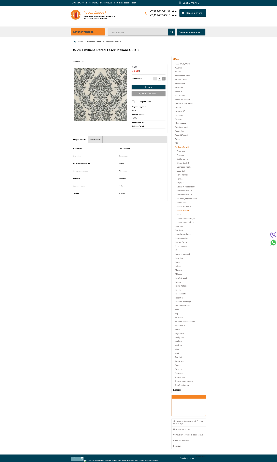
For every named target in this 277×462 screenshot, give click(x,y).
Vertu (177, 329)
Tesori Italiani (112, 42)
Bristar (178, 107)
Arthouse (179, 87)
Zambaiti (179, 357)
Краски (177, 390)
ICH (176, 250)
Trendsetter (180, 325)
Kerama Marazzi (182, 254)
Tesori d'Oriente (184, 206)
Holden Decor (181, 242)
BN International (182, 99)
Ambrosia (181, 151)
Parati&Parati (181, 278)
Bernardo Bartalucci (184, 103)
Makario (178, 270)
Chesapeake (180, 123)
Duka (177, 139)
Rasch (178, 290)
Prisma (178, 282)
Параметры (79, 139)
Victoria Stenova (182, 306)
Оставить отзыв (79, 3)
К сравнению (145, 102)
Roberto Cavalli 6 (184, 190)
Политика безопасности (125, 3)
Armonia (180, 155)
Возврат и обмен (181, 440)
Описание (95, 139)
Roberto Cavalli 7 (184, 195)
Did (176, 143)
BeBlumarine (182, 159)
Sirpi (177, 313)
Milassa (178, 274)
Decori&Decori (181, 135)
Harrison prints (181, 238)
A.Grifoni (179, 68)
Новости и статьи (181, 429)
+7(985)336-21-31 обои (163, 11)
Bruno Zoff (180, 111)
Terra (179, 214)
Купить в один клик (148, 93)
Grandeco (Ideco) (183, 234)
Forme (180, 179)
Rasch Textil (180, 294)
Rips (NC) (179, 298)
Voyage (180, 183)
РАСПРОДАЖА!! (182, 64)
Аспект (178, 365)
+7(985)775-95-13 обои (163, 15)
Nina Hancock (181, 246)
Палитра (179, 373)
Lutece (178, 266)
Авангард (179, 361)
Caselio (178, 119)
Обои (80, 42)
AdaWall (178, 72)
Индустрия (180, 377)
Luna (177, 262)
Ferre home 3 (182, 175)
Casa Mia (179, 115)
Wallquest (179, 337)
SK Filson (179, 317)
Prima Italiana (181, 286)
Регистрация (106, 3)
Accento (178, 91)
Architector (180, 83)
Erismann (179, 226)
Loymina (179, 258)
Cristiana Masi (181, 127)
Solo (177, 309)
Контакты (94, 3)
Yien (177, 349)
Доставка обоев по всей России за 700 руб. (188, 422)
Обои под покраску (184, 381)
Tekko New (182, 202)
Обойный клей (182, 385)
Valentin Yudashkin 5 (186, 187)
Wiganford (179, 333)
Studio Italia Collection (185, 321)
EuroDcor (179, 230)
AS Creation (180, 95)
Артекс (178, 369)
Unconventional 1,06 (186, 222)
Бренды (177, 446)
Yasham (178, 345)
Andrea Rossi (181, 79)
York (177, 353)
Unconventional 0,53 (186, 218)
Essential (181, 171)
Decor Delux (180, 131)
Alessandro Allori (182, 76)
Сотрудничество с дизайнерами (188, 435)
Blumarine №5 (183, 163)
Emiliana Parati (94, 42)
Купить (148, 87)
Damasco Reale (184, 167)
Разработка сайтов (187, 458)
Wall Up (178, 341)
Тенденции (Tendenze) (187, 198)
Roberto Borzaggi (183, 302)
